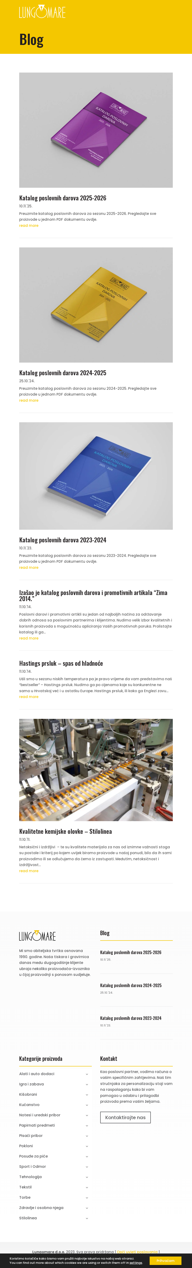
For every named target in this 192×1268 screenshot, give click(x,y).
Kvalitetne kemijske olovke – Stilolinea (65, 831)
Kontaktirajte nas (125, 1117)
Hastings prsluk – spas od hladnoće (61, 663)
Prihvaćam (165, 1260)
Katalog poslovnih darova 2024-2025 (62, 372)
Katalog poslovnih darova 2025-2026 (62, 197)
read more (28, 225)
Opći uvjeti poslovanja (137, 1252)
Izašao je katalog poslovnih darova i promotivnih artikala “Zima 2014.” (93, 595)
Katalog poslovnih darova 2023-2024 (62, 539)
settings (135, 1263)
